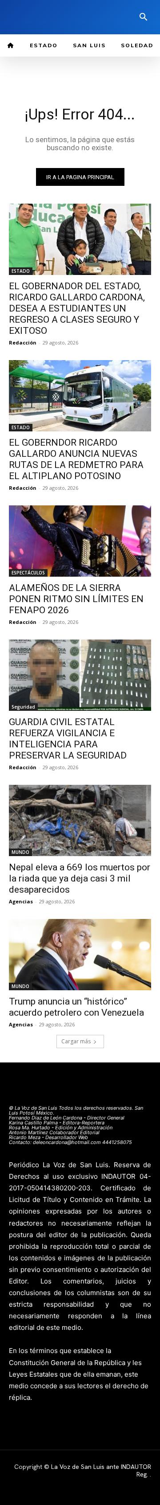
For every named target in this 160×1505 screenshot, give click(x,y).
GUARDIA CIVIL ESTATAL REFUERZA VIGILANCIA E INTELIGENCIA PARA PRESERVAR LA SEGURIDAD (68, 739)
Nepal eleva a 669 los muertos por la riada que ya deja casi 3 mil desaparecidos (79, 878)
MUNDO (20, 852)
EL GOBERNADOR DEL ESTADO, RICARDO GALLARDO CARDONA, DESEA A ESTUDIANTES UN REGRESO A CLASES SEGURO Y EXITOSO (77, 308)
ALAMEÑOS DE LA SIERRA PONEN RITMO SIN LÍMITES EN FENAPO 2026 (76, 598)
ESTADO (21, 271)
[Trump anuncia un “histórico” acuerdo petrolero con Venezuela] (80, 954)
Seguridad (23, 707)
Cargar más (76, 1041)
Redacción (22, 342)
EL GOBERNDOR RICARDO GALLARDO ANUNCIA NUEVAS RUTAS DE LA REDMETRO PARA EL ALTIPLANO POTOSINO (76, 459)
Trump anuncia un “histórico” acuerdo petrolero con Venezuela (76, 1007)
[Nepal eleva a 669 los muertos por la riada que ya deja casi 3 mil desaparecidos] (80, 820)
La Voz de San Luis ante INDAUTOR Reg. (101, 1470)
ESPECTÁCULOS (28, 573)
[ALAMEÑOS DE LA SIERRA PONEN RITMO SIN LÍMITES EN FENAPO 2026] (80, 541)
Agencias (21, 901)
